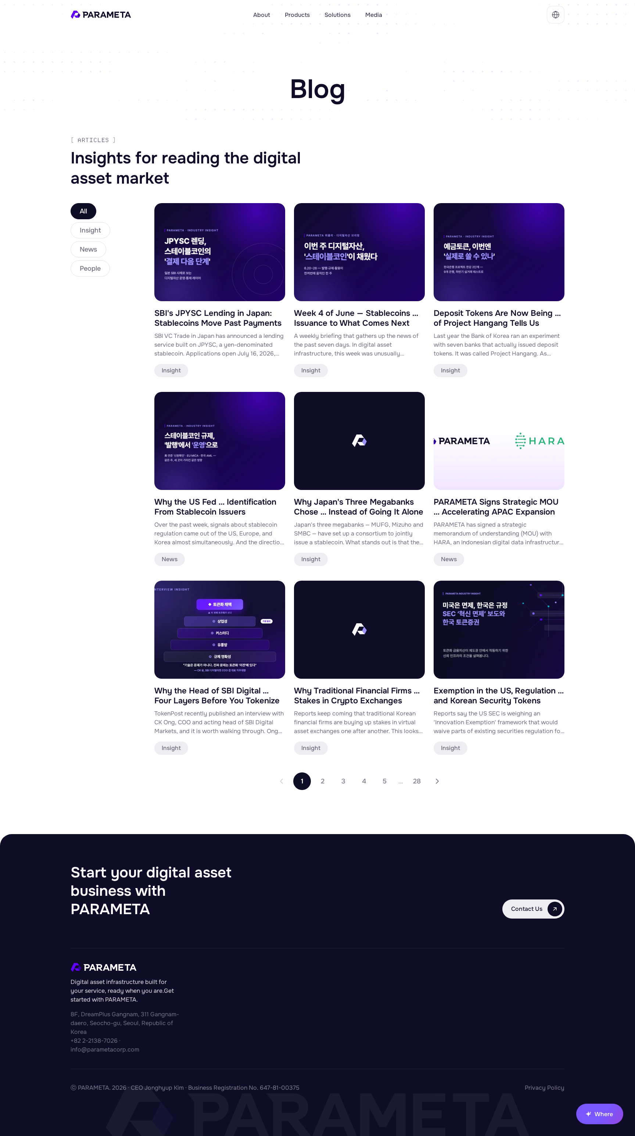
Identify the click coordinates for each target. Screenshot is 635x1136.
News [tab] (88, 249)
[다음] (437, 781)
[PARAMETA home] (157, 15)
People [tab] (90, 268)
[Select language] (555, 15)
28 (417, 781)
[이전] (281, 781)
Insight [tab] (90, 230)
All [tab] (83, 211)
